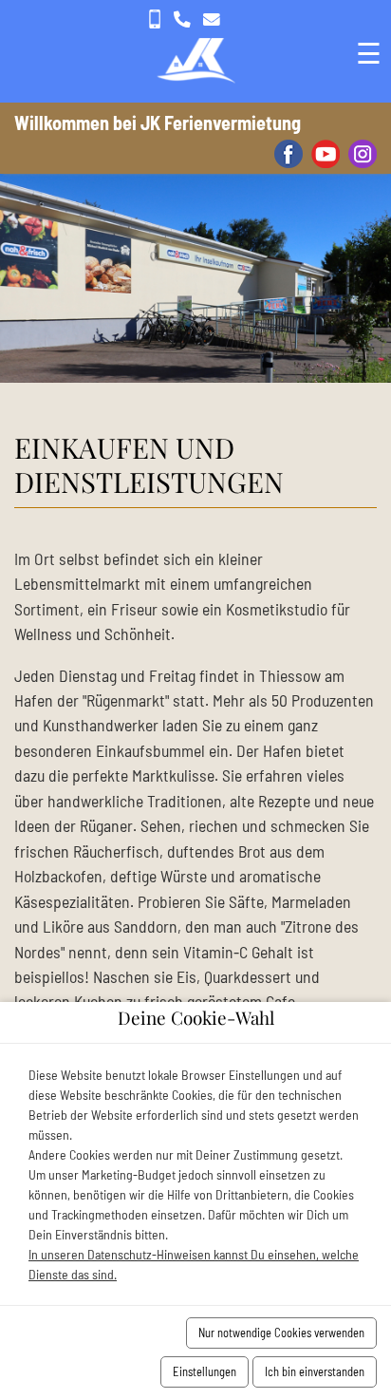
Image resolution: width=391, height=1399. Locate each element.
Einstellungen (204, 1371)
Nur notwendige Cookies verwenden (281, 1332)
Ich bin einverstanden (314, 1371)
